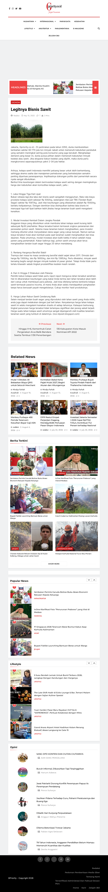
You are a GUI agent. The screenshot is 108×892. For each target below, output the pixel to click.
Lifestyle (28, 29)
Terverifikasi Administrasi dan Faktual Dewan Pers (77, 882)
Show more (54, 564)
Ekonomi (16, 102)
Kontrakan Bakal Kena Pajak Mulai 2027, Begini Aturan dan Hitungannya (52, 382)
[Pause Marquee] (95, 87)
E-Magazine (78, 29)
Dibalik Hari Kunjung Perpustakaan (54, 813)
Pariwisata (65, 21)
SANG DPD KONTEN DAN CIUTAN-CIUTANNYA (59, 754)
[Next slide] (94, 580)
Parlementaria (62, 29)
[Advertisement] (54, 59)
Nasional (61, 473)
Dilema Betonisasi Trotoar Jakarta (53, 828)
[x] (54, 860)
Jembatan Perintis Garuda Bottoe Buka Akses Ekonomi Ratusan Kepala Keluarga (81, 87)
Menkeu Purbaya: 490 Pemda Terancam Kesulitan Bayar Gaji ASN (23, 420)
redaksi (17, 115)
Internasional (47, 21)
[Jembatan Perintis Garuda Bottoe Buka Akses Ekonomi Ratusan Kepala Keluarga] (55, 87)
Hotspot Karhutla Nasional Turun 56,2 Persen (73, 554)
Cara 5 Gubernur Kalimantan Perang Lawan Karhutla (76, 516)
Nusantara (28, 21)
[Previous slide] (89, 580)
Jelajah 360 (54, 36)
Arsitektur (44, 29)
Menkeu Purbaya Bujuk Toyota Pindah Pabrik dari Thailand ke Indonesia (83, 382)
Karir (84, 888)
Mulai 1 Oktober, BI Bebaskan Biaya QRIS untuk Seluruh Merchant (23, 382)
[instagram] (12, 8)
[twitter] (16, 8)
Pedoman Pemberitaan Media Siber (82, 872)
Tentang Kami (93, 877)
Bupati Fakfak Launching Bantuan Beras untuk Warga (60, 646)
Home (76, 888)
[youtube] (20, 8)
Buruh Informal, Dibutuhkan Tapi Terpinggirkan (60, 768)
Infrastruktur (17, 473)
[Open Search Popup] (99, 28)
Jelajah (15, 511)
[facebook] (9, 8)
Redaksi (96, 868)
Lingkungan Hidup (65, 549)
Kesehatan (79, 21)
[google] (61, 860)
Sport (36, 633)
